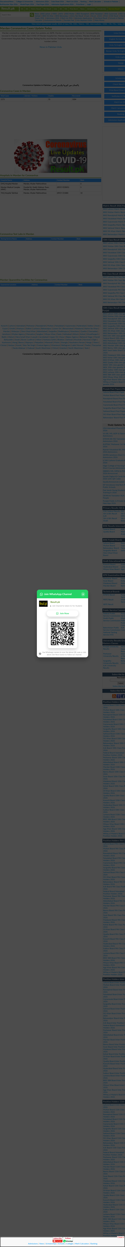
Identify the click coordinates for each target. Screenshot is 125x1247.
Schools (61, 1244)
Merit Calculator (82, 1244)
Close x (121, 1237)
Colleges (69, 1244)
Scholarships (51, 1244)
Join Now (64, 613)
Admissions (33, 1244)
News (41, 1244)
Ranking (93, 1244)
